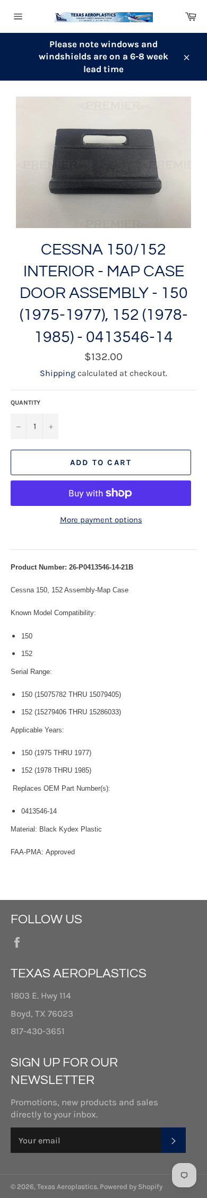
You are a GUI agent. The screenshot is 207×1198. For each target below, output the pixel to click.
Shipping (57, 373)
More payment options (101, 519)
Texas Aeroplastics (67, 1187)
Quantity (25, 402)
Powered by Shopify (131, 1187)
